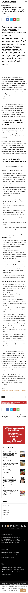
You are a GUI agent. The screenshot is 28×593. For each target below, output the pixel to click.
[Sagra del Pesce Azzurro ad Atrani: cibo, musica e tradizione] (22, 472)
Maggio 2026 (5, 512)
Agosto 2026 (5, 505)
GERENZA (7, 557)
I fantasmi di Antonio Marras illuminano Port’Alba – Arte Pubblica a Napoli (21, 418)
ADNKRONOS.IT (14, 539)
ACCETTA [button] (23, 590)
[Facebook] (7, 19)
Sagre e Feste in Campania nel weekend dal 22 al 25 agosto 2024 (7, 418)
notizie (8, 572)
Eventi (7, 397)
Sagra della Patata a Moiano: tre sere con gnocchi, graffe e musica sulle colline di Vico (10, 462)
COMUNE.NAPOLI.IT (17, 540)
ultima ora (4, 574)
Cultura (19, 567)
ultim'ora (19, 572)
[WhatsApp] (18, 19)
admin (4, 16)
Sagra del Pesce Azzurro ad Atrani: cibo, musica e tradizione (10, 471)
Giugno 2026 (5, 510)
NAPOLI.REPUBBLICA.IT (6, 540)
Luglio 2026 (5, 508)
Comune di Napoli (12, 567)
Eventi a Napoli (12, 397)
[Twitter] (11, 19)
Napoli (18, 397)
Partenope (23, 397)
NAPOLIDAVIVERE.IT (6, 539)
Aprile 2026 (5, 514)
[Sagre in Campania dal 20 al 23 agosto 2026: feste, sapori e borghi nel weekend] (22, 493)
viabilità (10, 574)
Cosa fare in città (5, 5)
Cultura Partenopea (7, 569)
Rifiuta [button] (15, 590)
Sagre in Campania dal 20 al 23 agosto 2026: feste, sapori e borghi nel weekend (10, 492)
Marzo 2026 (5, 517)
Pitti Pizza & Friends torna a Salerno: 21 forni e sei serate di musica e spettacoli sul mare (11, 453)
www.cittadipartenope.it (7, 534)
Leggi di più (10, 590)
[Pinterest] (14, 19)
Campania (4, 567)
